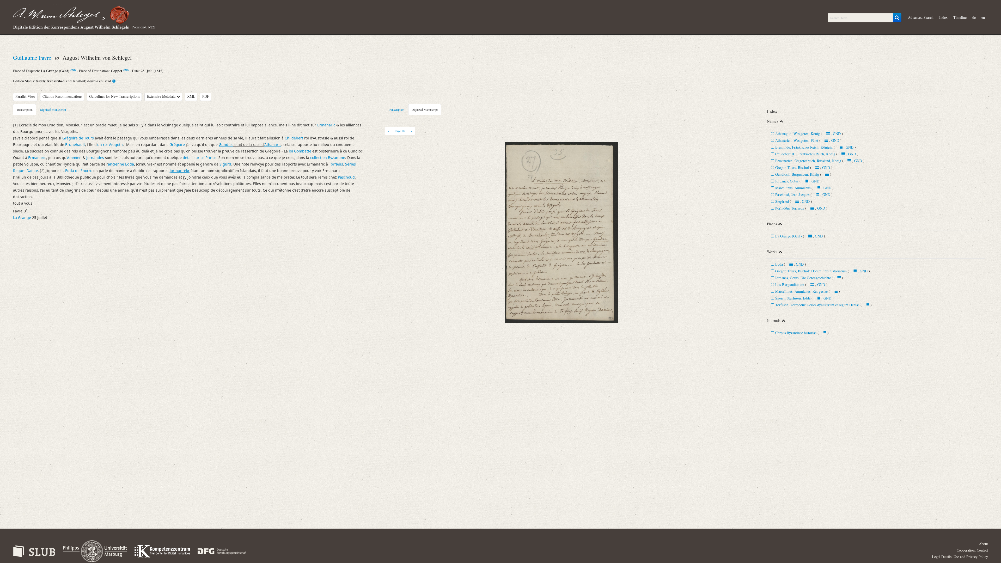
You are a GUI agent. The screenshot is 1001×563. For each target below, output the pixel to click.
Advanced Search (920, 17)
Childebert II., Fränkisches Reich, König (805, 153)
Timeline (960, 17)
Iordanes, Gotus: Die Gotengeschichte (803, 277)
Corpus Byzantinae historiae (795, 332)
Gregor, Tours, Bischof (792, 167)
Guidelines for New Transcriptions (114, 96)
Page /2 (400, 131)
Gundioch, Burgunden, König (797, 174)
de (974, 17)
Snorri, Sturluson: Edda (792, 298)
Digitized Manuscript (53, 109)
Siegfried (782, 201)
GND (73, 70)
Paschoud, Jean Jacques (792, 194)
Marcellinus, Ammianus (792, 187)
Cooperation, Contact (972, 550)
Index (943, 17)
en (983, 17)
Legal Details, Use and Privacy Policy (960, 556)
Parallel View (25, 96)
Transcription (24, 109)
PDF (205, 96)
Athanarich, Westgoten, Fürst (796, 140)
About (983, 543)
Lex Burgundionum (789, 284)
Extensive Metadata (161, 96)
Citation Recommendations (62, 96)
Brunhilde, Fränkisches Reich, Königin (804, 147)
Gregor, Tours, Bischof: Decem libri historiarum (811, 270)
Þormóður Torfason (789, 208)
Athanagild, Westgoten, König (797, 133)
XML (191, 96)
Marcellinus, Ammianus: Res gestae (801, 291)
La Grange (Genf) (788, 236)
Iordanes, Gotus (786, 181)
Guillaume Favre (33, 57)
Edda (779, 264)
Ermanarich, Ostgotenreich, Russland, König (808, 160)
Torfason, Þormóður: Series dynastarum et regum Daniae (817, 304)
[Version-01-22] (143, 27)
